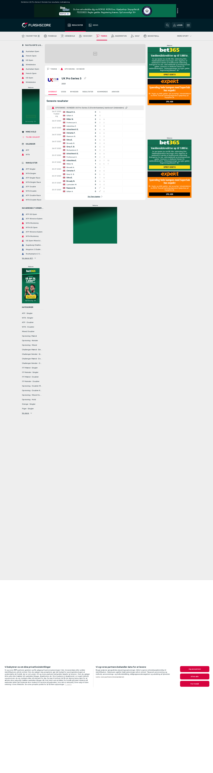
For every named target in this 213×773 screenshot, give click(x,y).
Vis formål (194, 684)
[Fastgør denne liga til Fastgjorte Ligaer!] (85, 78)
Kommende (102, 92)
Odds (63, 92)
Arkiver (115, 92)
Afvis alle (195, 676)
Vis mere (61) (27, 258)
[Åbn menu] (188, 25)
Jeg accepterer (195, 669)
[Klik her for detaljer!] (95, 113)
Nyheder (74, 92)
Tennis (53, 69)
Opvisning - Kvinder (75, 69)
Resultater (87, 92)
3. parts (68, 684)
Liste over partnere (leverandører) (110, 677)
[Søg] (167, 25)
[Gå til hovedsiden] (38, 25)
